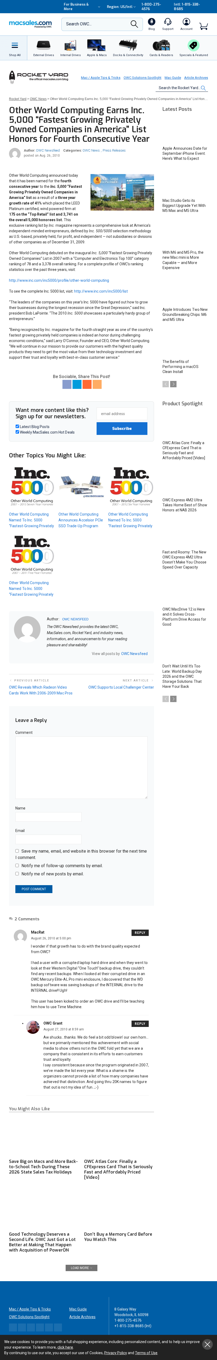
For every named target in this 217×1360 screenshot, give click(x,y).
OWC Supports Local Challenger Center (121, 687)
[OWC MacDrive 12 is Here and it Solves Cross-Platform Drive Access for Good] (185, 590)
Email (20, 831)
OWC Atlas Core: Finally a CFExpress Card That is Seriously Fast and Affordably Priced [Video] (118, 1169)
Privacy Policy (115, 1353)
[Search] (134, 25)
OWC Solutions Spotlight (142, 78)
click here (65, 1347)
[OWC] (30, 24)
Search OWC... (79, 23)
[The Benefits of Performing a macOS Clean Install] (185, 343)
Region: (120, 6)
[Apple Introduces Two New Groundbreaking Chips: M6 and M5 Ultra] (185, 291)
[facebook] (55, 653)
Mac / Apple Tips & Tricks (100, 78)
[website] (49, 653)
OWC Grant (52, 1023)
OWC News (91, 150)
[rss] (83, 653)
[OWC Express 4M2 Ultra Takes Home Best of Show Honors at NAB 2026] (185, 481)
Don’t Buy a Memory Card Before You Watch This (118, 1236)
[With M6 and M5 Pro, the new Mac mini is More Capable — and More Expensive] (185, 234)
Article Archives (196, 78)
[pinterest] (69, 653)
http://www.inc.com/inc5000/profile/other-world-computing (59, 280)
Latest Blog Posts (34, 427)
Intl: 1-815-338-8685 (187, 6)
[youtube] (76, 653)
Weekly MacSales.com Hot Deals (47, 432)
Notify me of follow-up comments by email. (62, 865)
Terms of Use (146, 1353)
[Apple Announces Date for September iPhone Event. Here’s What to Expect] (185, 130)
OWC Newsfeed (48, 150)
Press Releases (114, 150)
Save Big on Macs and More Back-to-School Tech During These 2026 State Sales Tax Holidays (43, 1167)
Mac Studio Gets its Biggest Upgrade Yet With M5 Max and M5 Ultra (184, 205)
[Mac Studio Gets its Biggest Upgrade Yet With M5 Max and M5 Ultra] (185, 182)
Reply (140, 933)
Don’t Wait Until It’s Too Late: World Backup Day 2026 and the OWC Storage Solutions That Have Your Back (182, 676)
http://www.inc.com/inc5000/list (101, 291)
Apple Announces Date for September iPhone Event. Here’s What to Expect (184, 153)
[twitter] (62, 653)
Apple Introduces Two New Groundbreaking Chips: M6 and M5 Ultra (185, 314)
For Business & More (76, 6)
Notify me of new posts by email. (52, 873)
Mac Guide (173, 78)
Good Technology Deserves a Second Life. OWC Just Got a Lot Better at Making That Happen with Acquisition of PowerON (42, 1242)
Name (20, 808)
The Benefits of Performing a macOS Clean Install (180, 367)
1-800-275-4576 (151, 6)
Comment (24, 732)
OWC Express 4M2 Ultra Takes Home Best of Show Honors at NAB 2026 (184, 505)
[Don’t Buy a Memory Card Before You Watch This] (119, 1209)
